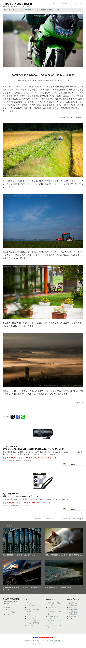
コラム (8, 610)
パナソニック (31, 616)
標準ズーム (73, 605)
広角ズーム (73, 603)
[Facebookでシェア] (18, 417)
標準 (29, 80)
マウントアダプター (34, 623)
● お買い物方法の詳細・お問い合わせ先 (52, 641)
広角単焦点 (73, 612)
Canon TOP (64, 3)
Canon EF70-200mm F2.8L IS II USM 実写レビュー (19, 555)
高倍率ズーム (73, 609)
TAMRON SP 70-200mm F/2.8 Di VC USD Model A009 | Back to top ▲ (58, 519)
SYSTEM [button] (54, 3)
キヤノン (30, 603)
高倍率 (40, 80)
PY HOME (45, 3)
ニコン (29, 607)
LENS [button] (80, 3)
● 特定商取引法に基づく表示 (31, 641)
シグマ (29, 612)
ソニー (29, 614)
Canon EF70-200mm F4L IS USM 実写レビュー (60, 587)
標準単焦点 (73, 614)
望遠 (34, 80)
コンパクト (31, 625)
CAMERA (73, 3)
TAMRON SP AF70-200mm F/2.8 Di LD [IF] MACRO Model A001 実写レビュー (22, 588)
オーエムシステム (33, 609)
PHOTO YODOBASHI (18, 4)
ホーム (8, 607)
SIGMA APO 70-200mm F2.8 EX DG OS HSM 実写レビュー (64, 556)
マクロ (66, 80)
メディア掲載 (10, 612)
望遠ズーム (73, 607)
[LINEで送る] (23, 417)
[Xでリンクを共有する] (13, 417)
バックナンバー (11, 614)
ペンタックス (31, 618)
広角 (24, 80)
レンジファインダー (34, 621)
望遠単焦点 (73, 616)
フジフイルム (31, 605)
